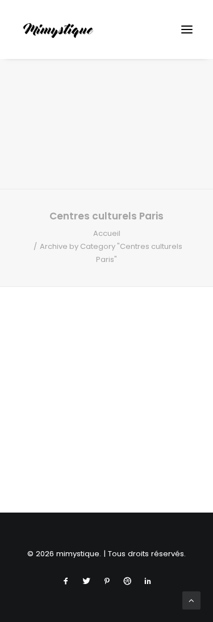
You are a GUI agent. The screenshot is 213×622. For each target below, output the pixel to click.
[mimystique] (58, 29)
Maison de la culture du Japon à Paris (107, 466)
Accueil (106, 233)
